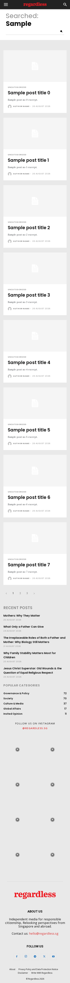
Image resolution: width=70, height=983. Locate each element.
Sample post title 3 (29, 295)
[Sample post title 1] (35, 133)
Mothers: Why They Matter (21, 616)
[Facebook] (16, 956)
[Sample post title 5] (35, 403)
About (12, 969)
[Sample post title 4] (35, 336)
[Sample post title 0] (35, 66)
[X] (44, 956)
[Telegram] (35, 956)
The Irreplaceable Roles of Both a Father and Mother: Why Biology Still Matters (34, 640)
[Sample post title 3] (35, 268)
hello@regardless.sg (43, 933)
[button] (5, 4)
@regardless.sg (35, 728)
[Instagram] (25, 956)
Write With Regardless (41, 972)
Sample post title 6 (29, 497)
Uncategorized (17, 87)
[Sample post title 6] (35, 470)
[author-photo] (10, 106)
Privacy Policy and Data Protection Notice (38, 969)
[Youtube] (53, 956)
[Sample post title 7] (35, 538)
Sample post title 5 (29, 430)
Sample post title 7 (29, 565)
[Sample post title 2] (35, 201)
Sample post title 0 (29, 93)
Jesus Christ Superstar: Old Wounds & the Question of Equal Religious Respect (32, 670)
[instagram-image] (17, 749)
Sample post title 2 (29, 228)
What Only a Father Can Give (23, 627)
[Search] (61, 31)
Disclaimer (23, 972)
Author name (21, 106)
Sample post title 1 (28, 160)
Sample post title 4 (29, 362)
